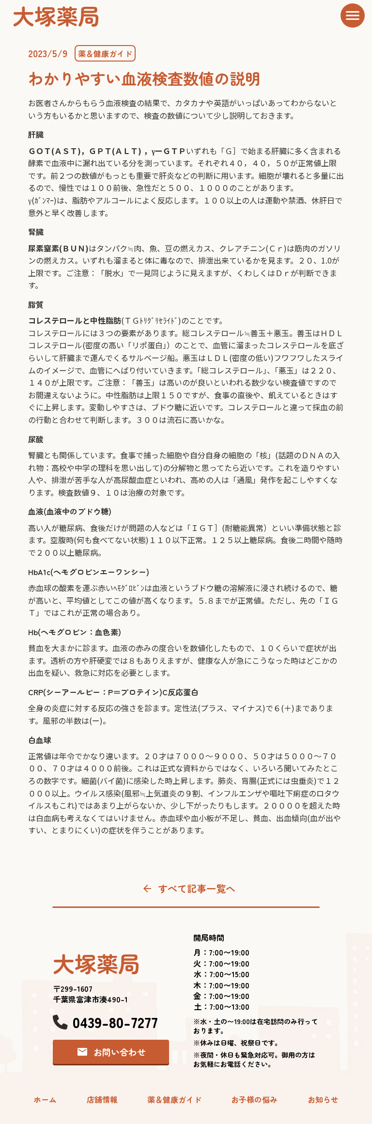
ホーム (45, 1099)
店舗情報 (102, 1099)
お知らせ (323, 1099)
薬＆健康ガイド (105, 53)
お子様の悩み (254, 1099)
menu (352, 15)
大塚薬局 (56, 15)
